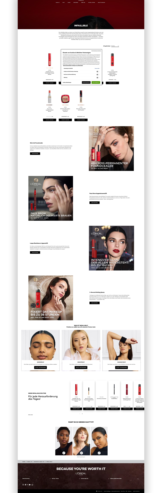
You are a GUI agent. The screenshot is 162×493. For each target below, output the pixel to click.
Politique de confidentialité (77, 65)
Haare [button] (69, 2)
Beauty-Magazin (101, 2)
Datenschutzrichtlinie (67, 65)
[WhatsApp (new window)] (32, 485)
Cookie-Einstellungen (107, 491)
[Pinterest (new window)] (25, 484)
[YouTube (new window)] (29, 484)
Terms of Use (123, 491)
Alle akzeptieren (96, 82)
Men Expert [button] (76, 2)
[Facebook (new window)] (27, 484)
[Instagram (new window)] (23, 484)
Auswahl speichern (86, 82)
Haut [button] (64, 2)
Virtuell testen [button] (91, 2)
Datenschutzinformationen (115, 491)
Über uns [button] (83, 2)
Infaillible (30, 414)
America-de (100, 491)
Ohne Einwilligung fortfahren (96, 50)
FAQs (126, 491)
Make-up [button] (57, 2)
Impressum (129, 491)
